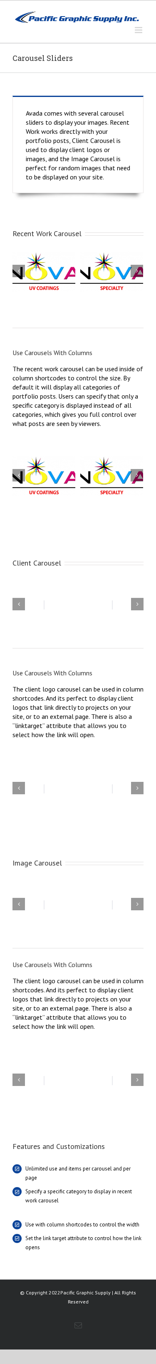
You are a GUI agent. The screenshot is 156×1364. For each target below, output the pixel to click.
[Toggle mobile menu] (139, 30)
